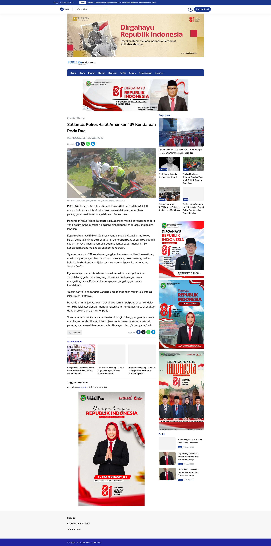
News (82, 73)
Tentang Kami (74, 529)
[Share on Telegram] (93, 144)
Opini (180, 447)
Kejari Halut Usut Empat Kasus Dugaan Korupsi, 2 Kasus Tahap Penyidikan (111, 370)
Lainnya (159, 73)
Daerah (91, 73)
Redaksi (71, 517)
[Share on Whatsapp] (88, 144)
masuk (82, 387)
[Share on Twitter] (83, 144)
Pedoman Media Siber (78, 523)
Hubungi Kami (202, 9)
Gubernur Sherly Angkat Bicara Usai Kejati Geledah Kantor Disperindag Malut (141, 370)
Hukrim (101, 73)
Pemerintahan (145, 73)
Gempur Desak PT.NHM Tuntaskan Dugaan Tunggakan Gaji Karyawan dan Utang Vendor (122, 3)
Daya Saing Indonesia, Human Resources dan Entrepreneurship (188, 456)
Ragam (132, 73)
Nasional (112, 73)
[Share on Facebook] (78, 144)
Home (73, 73)
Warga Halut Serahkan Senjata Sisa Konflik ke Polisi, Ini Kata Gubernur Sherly (80, 370)
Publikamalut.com (86, 542)
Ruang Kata (163, 169)
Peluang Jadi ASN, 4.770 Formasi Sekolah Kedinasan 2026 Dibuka (169, 207)
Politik (123, 73)
